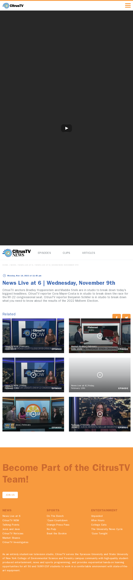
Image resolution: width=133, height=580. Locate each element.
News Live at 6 (25, 265)
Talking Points (10, 525)
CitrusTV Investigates (15, 542)
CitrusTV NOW (10, 520)
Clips (66, 253)
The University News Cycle (107, 529)
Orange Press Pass (58, 525)
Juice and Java (11, 529)
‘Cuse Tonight (99, 534)
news (13, 265)
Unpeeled (97, 516)
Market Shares (11, 538)
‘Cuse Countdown (57, 520)
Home (5, 265)
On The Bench (55, 516)
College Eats (99, 525)
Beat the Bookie (57, 534)
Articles (88, 253)
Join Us (10, 495)
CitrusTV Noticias (12, 534)
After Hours (97, 520)
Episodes (44, 253)
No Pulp (51, 529)
